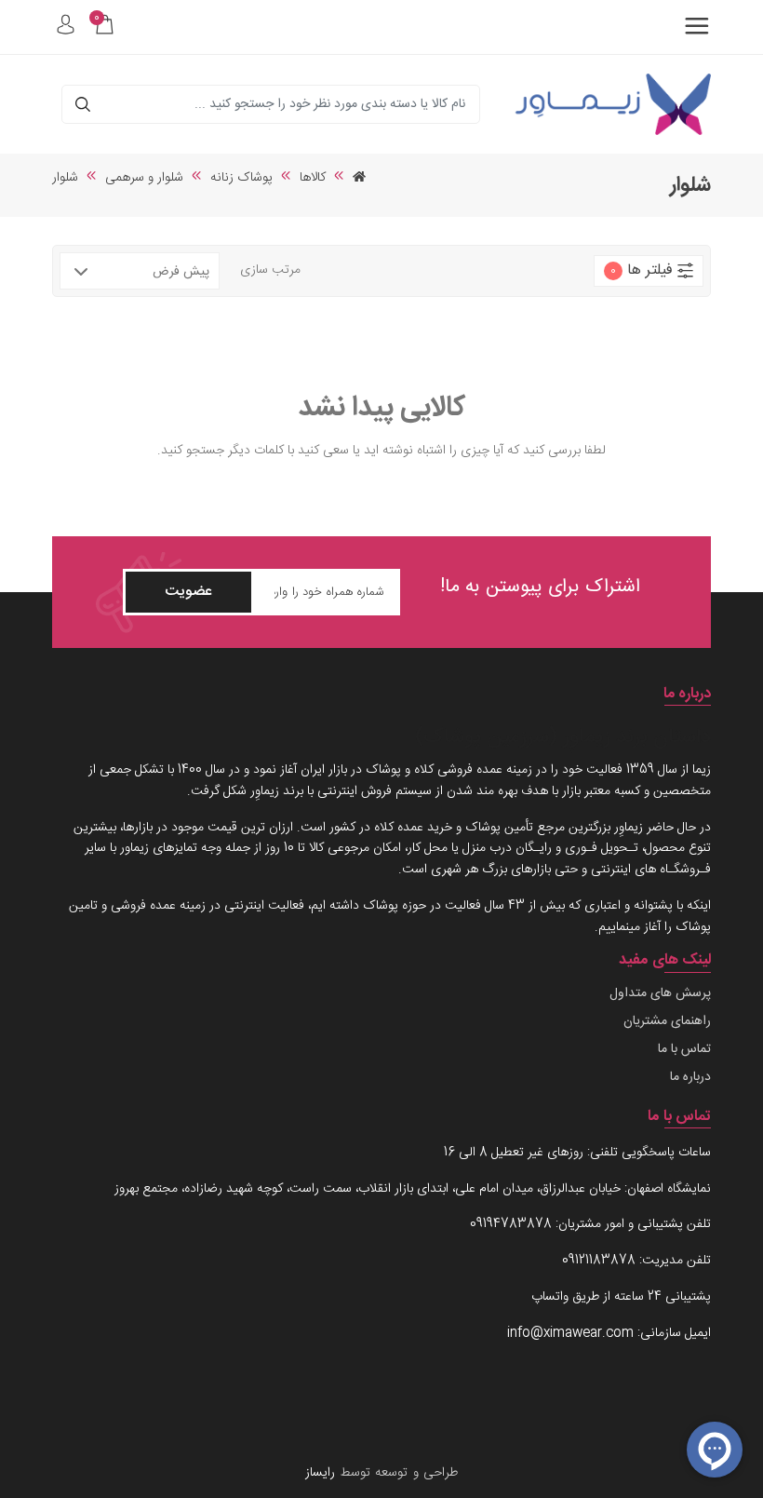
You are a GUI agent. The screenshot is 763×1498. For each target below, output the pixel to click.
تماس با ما (684, 1050)
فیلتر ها (641, 270)
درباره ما (690, 1078)
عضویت (188, 591)
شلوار (65, 178)
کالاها (313, 178)
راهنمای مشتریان (667, 1022)
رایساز (320, 1473)
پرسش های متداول (660, 994)
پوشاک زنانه (241, 178)
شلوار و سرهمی (144, 178)
